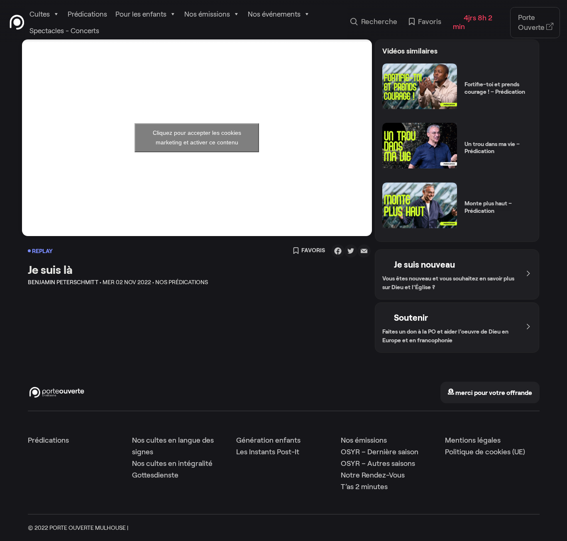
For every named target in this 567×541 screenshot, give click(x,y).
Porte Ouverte (532, 22)
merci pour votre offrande (493, 392)
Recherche (379, 21)
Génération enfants (268, 440)
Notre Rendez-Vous (373, 475)
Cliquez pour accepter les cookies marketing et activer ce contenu (197, 137)
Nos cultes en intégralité (172, 463)
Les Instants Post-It (267, 452)
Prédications (87, 14)
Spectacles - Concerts (64, 30)
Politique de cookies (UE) (485, 452)
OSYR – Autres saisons (378, 463)
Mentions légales (473, 440)
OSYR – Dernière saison (379, 452)
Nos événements (274, 14)
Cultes (39, 14)
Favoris (429, 21)
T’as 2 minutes (364, 487)
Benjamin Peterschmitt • (64, 282)
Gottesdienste (155, 475)
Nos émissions (207, 14)
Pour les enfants (140, 14)
